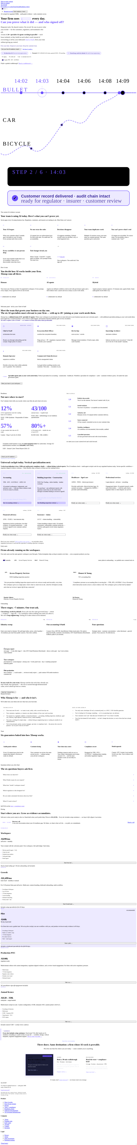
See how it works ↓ (28, 49)
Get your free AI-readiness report (11, 49)
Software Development (11, 1110)
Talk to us (68, 982)
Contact (6, 1126)
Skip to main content (7, 1)
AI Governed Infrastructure (12, 1112)
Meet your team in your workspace (11, 383)
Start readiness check (20, 11)
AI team (6, 1124)
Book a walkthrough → (26, 63)
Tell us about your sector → (23, 541)
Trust (14, 7)
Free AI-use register (10, 1104)
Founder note (8, 1121)
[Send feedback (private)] (136, 1144)
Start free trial (68, 862)
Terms (6, 1137)
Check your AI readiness (8, 456)
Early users (7, 1123)
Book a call (131, 822)
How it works (9, 7)
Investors (7, 1128)
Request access (8, 11)
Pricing (3, 7)
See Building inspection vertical (47, 503)
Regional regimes (9, 1140)
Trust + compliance (10, 1107)
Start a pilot (68, 943)
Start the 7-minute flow (8, 692)
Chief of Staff (29, 40)
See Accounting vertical (11, 503)
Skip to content (5, 3)
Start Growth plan (68, 904)
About (18, 7)
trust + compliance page (17, 806)
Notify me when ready (79, 503)
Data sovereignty (9, 1138)
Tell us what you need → (34, 1036)
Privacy (6, 1135)
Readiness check (25, 7)
